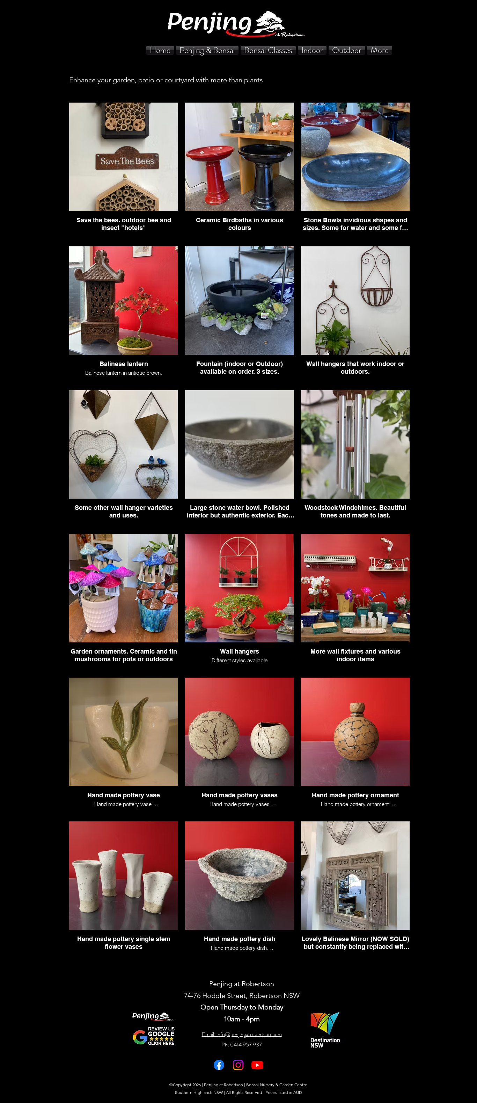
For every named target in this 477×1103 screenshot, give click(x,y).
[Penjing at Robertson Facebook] (219, 1065)
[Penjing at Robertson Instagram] (238, 1065)
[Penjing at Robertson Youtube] (257, 1065)
